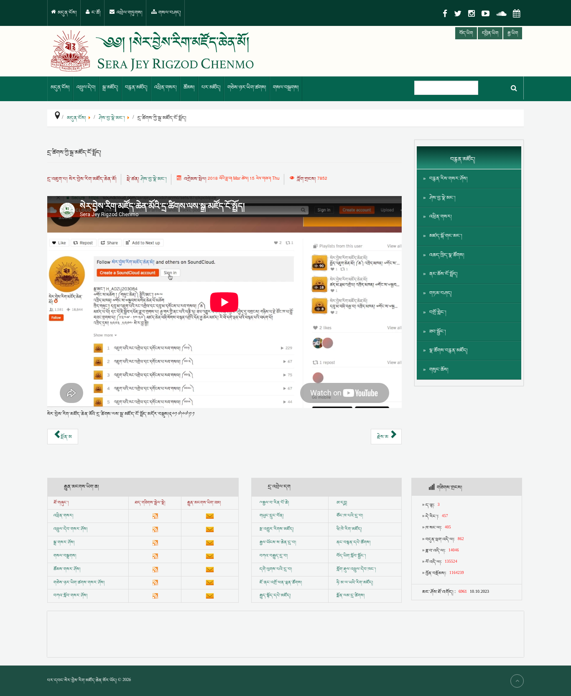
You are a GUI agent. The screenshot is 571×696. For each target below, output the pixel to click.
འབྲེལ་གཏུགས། (129, 13)
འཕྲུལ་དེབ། (86, 88)
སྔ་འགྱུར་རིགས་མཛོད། (276, 529)
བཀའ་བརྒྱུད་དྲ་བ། (274, 556)
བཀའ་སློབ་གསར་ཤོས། (70, 595)
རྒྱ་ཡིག (512, 33)
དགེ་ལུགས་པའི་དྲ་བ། (276, 569)
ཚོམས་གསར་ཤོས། (67, 569)
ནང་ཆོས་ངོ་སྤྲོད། (443, 274)
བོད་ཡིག (466, 33)
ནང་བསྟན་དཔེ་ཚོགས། (353, 542)
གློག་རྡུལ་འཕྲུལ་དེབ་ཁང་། (356, 569)
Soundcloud (501, 13)
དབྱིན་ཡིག (490, 33)
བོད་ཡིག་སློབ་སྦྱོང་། (351, 556)
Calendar (517, 13)
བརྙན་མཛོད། (136, 88)
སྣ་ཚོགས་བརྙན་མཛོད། (448, 350)
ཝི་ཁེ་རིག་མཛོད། (349, 529)
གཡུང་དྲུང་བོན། (271, 515)
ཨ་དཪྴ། (341, 503)
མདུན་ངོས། (66, 13)
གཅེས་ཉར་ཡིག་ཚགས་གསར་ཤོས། (79, 582)
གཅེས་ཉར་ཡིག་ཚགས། (246, 88)
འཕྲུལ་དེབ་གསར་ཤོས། (70, 529)
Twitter (458, 13)
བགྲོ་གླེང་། (437, 312)
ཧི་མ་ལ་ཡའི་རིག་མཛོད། (354, 582)
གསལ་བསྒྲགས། (286, 88)
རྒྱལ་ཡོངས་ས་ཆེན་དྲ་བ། (278, 542)
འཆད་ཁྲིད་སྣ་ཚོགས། (446, 255)
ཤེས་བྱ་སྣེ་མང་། (153, 179)
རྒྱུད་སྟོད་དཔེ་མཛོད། (275, 595)
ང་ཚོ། (95, 13)
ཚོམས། (189, 88)
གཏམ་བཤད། (440, 293)
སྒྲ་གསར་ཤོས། (64, 542)
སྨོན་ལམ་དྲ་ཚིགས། (350, 595)
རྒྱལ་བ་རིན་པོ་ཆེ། (276, 503)
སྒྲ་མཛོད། (110, 88)
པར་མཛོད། (211, 88)
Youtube (485, 13)
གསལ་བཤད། (169, 13)
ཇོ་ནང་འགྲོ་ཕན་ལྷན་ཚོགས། (281, 582)
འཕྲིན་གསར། (165, 88)
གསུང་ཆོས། (439, 370)
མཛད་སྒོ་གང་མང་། (445, 236)
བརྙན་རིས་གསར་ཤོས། (448, 179)
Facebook (445, 13)
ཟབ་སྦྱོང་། (437, 332)
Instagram (471, 13)
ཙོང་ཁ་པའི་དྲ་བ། (349, 515)
